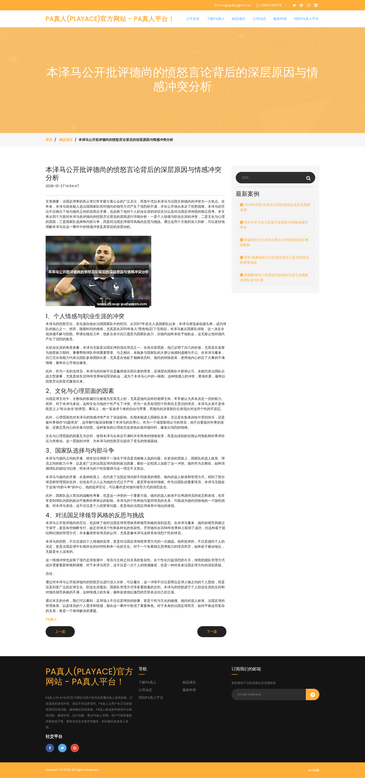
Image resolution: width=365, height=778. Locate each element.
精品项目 (238, 18)
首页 (49, 139)
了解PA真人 (216, 18)
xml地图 (313, 770)
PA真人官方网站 (110, 770)
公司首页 (193, 18)
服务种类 (280, 18)
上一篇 (60, 631)
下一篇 (212, 631)
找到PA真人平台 (306, 18)
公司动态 (259, 18)
